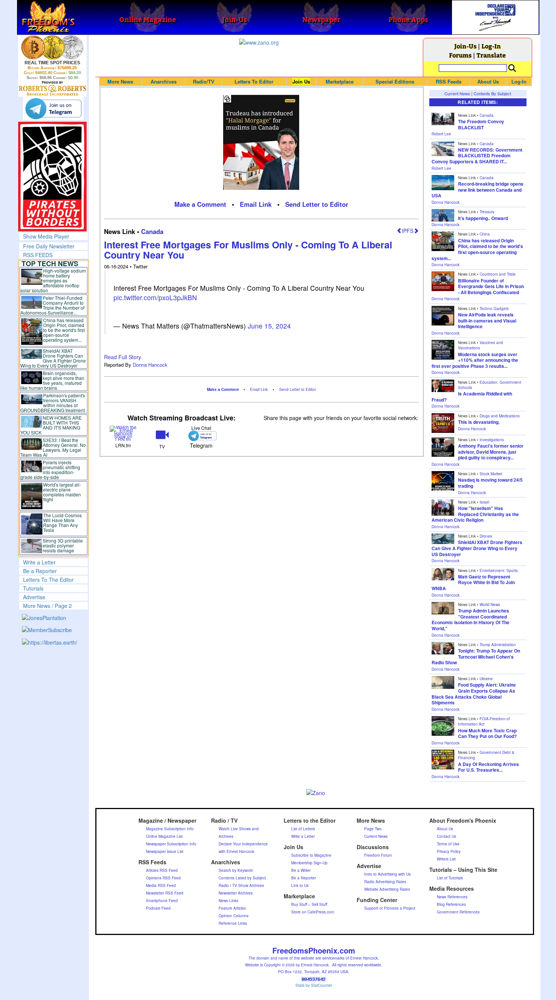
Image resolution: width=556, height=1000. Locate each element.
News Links (228, 900)
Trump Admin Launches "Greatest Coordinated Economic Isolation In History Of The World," (470, 619)
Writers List (446, 859)
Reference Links (233, 923)
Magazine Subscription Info (170, 828)
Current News (457, 93)
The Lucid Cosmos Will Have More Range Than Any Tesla (62, 522)
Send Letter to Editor (316, 204)
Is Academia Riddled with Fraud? (472, 396)
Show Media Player (46, 236)
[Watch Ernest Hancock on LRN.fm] (123, 432)
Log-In (491, 46)
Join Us (301, 81)
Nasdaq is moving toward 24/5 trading (490, 482)
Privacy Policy (449, 851)
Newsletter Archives (236, 893)
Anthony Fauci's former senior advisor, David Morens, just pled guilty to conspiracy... (490, 451)
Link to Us (300, 885)
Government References (458, 912)
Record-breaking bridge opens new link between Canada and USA (477, 189)
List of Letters (303, 828)
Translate (491, 55)
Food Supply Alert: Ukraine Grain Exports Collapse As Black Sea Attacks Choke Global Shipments (474, 693)
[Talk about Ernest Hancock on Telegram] (201, 436)
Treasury (487, 211)
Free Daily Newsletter (49, 246)
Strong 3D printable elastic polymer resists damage (63, 545)
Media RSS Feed (161, 885)
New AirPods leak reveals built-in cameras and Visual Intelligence (487, 320)
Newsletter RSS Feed (164, 893)
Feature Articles (232, 908)
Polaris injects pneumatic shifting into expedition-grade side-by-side (50, 469)
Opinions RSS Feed (163, 878)
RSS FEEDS (38, 255)
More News (120, 81)
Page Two (373, 828)
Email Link (256, 204)
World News (490, 604)
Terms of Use (448, 844)
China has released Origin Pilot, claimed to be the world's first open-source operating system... (64, 330)
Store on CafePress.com (312, 912)
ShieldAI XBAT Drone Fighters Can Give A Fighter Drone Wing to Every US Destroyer (53, 358)
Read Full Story (122, 357)
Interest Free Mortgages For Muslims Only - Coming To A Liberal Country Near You (248, 250)
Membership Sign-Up (309, 862)
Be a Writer (301, 870)
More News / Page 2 (47, 605)
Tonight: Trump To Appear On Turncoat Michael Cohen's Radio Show (476, 656)
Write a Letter (39, 562)
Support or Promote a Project (389, 908)
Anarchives (164, 81)
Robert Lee (441, 133)
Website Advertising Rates (387, 889)
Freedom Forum (378, 855)
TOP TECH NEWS (50, 263)
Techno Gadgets (494, 308)
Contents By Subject (492, 93)
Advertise (34, 597)
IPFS (407, 230)
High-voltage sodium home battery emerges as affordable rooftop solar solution (53, 280)
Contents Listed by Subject (242, 878)
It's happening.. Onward (483, 218)
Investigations (492, 439)
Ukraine (486, 678)
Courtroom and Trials (498, 274)
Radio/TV (203, 81)
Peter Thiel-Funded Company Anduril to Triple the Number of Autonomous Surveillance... (52, 305)
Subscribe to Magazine (311, 855)
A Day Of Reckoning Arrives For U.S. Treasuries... (488, 767)
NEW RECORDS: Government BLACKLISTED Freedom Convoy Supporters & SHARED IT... (477, 155)
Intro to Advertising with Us (387, 874)
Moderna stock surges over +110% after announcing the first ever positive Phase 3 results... (475, 360)
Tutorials (33, 588)
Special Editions (395, 81)
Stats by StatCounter (313, 985)
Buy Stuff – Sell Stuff (309, 904)
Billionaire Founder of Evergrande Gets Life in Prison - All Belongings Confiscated (491, 286)
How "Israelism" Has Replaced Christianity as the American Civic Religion (475, 514)
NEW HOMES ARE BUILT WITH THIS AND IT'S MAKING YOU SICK (51, 425)
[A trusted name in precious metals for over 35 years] (52, 88)
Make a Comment (200, 204)
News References (452, 896)
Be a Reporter (40, 571)
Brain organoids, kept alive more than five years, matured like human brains (52, 380)
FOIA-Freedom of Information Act (484, 721)
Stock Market (491, 473)
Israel (484, 502)
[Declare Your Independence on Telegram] (53, 108)
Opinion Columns (233, 915)
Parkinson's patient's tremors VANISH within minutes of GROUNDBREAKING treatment (52, 402)
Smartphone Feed (162, 900)
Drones (486, 536)
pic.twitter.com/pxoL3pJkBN (155, 297)
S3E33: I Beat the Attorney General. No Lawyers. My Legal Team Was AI (53, 447)
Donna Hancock (150, 364)
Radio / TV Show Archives (241, 885)
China (485, 234)
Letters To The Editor (48, 579)
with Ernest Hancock (236, 851)
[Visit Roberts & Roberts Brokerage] (52, 47)
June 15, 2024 (269, 325)
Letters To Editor (254, 81)
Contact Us (446, 836)
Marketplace (340, 81)
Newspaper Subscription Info (171, 844)
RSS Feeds (448, 81)
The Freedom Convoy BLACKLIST (481, 124)
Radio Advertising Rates (385, 881)
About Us (488, 81)
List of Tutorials (450, 878)
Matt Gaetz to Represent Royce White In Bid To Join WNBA (473, 582)
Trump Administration (498, 644)
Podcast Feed (158, 908)
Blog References (451, 904)
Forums (460, 55)
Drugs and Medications (500, 416)
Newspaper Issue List (164, 851)
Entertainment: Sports (499, 570)
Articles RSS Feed (162, 870)
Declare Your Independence (243, 844)
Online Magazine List (164, 836)
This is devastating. (479, 422)
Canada (152, 231)
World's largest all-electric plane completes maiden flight (62, 491)
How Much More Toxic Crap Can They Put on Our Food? (487, 733)
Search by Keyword (236, 870)
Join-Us (465, 46)
